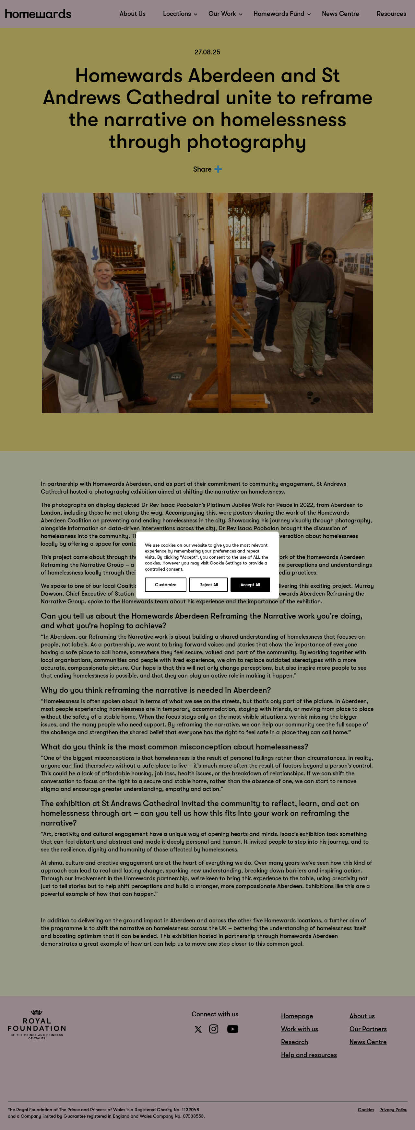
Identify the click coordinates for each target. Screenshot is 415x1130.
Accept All (250, 584)
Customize (165, 584)
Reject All (208, 584)
